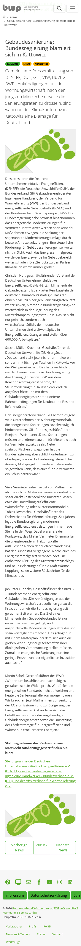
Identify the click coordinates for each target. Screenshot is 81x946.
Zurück (41, 845)
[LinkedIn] (70, 882)
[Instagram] (59, 882)
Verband (57, 934)
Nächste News (63, 847)
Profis (33, 926)
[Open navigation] (72, 8)
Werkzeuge (13, 942)
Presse (41, 934)
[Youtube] (49, 882)
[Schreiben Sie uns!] (8, 882)
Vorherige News (19, 847)
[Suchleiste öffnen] (59, 8)
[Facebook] (39, 882)
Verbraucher (14, 926)
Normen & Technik (18, 934)
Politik (47, 926)
